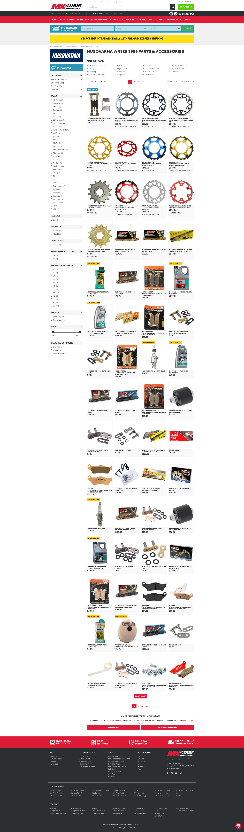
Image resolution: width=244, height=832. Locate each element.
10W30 (57, 230)
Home (53, 14)
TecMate (58, 192)
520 (57, 244)
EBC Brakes (59, 120)
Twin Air (58, 199)
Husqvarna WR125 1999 (89, 47)
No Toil (57, 163)
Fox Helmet (138, 790)
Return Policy (84, 764)
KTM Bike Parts (140, 793)
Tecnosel (58, 196)
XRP (56, 209)
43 (55, 276)
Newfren (58, 156)
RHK (56, 173)
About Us (53, 756)
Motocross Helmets (116, 761)
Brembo (57, 110)
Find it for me (187, 720)
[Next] (143, 82)
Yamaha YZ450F (118, 813)
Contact (88, 14)
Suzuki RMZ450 (98, 813)
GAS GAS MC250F (141, 808)
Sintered (58, 347)
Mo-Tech (58, 143)
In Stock (58, 316)
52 (56, 306)
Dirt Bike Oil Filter (119, 795)
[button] (238, 826)
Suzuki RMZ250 (77, 813)
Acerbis (141, 766)
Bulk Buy (56, 86)
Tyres (161, 19)
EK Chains (59, 123)
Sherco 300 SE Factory (184, 811)
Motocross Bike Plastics (185, 790)
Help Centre (99, 14)
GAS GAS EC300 (118, 808)
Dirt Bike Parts (114, 764)
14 (55, 259)
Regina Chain (60, 166)
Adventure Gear (118, 790)
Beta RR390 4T (76, 808)
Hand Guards (97, 793)
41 (55, 269)
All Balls (58, 100)
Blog (71, 14)
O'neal (140, 764)
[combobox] (97, 28)
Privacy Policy (123, 828)
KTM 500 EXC (160, 811)
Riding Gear (83, 19)
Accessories (128, 19)
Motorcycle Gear (114, 771)
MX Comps (79, 14)
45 (55, 282)
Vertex (57, 206)
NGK (56, 159)
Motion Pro (59, 146)
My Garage (54, 764)
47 (55, 289)
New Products (58, 19)
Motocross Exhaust (162, 790)
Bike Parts (115, 19)
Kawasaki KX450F (119, 811)
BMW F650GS (97, 808)
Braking (57, 106)
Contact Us (83, 756)
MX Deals (109, 14)
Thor (139, 769)
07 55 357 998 (186, 13)
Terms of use (112, 828)
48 (56, 292)
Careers (53, 761)
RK (56, 176)
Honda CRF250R (161, 808)
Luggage (141, 19)
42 (55, 273)
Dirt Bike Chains (56, 795)
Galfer (57, 133)
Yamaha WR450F (140, 813)
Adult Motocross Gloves (101, 790)
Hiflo (56, 136)
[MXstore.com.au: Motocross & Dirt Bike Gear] (66, 6)
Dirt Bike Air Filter (119, 793)
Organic (57, 350)
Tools (54, 89)
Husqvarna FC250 (57, 811)
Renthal (57, 169)
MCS (56, 139)
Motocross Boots (77, 790)
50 (55, 299)
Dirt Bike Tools (97, 795)
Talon (56, 189)
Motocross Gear (114, 756)
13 (55, 255)
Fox (139, 756)
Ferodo (57, 126)
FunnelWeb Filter (61, 130)
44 (55, 279)
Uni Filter (58, 202)
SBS (56, 179)
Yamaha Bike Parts (78, 793)
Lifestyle (152, 19)
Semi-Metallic (60, 353)
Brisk (56, 113)
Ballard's (185, 19)
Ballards (58, 103)
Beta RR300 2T (55, 808)
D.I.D (57, 116)
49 (55, 296)
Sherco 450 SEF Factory (59, 813)
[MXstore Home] (180, 754)
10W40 (57, 234)
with (122, 38)
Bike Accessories (59, 79)
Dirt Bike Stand (56, 793)
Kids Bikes (112, 769)
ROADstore (118, 14)
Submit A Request (169, 728)
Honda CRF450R (182, 808)
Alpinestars (142, 761)
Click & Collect (84, 759)
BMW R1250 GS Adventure (161, 814)
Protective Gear (99, 19)
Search (187, 28)
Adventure (172, 19)
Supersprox (59, 186)
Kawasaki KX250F (98, 811)
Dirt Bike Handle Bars (163, 795)
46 (55, 286)
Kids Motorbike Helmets (117, 766)
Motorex (58, 153)
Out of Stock (60, 320)
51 (55, 302)
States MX (58, 182)
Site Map (133, 828)
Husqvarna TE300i (78, 811)
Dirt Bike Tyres (76, 795)
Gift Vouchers (62, 14)
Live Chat (114, 728)
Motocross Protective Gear (119, 759)
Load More (140, 696)
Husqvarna (57, 47)
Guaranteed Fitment (87, 766)
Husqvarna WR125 (71, 47)
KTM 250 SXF (139, 811)
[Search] (172, 7)
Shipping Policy (85, 761)
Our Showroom (56, 759)
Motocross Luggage (141, 795)
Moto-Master (60, 149)
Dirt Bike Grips (55, 790)
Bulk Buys (59, 220)
